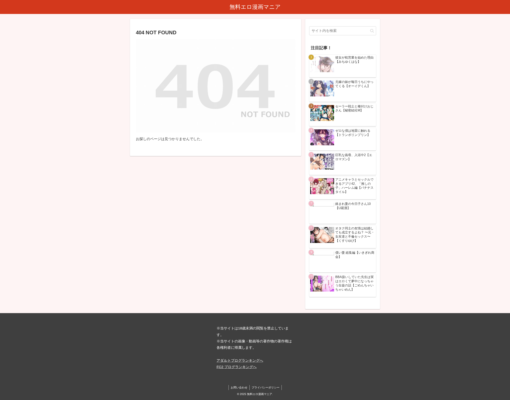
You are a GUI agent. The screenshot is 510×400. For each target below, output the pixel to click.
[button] (372, 31)
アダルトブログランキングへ (240, 361)
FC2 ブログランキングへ (237, 367)
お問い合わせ (239, 387)
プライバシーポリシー (266, 387)
